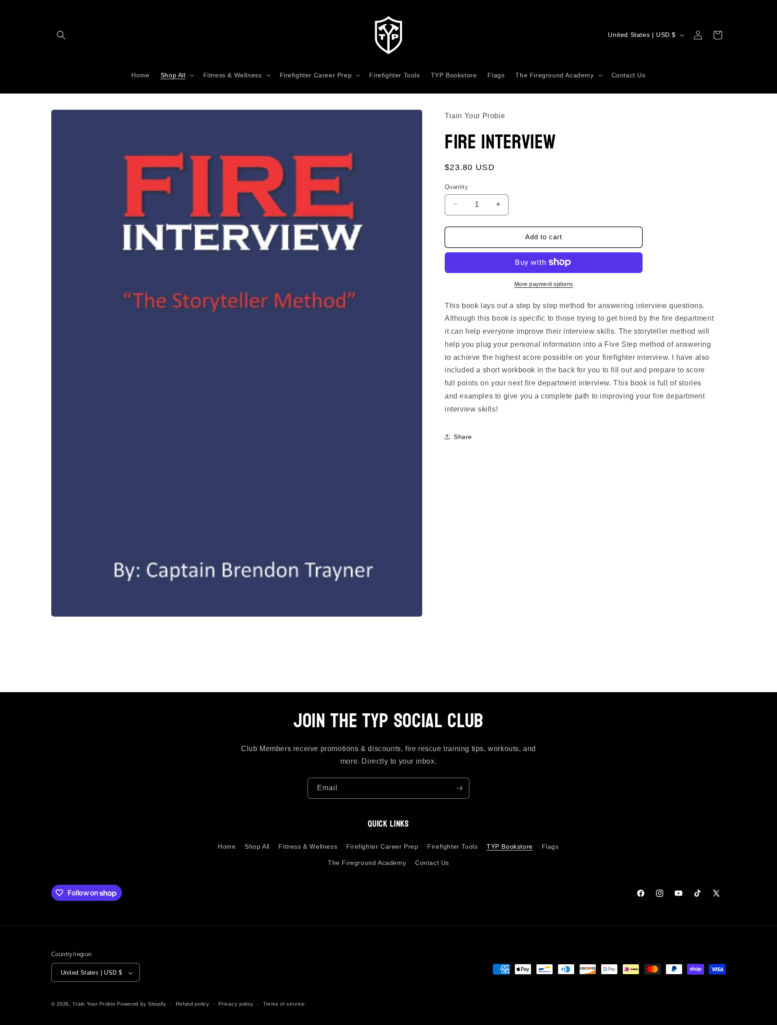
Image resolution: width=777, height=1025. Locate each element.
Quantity (456, 186)
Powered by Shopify (141, 1004)
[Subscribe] (459, 788)
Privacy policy (236, 1004)
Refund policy (193, 1004)
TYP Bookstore (510, 846)
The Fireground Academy (367, 862)
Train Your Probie (94, 1004)
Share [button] (463, 436)
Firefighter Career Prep (382, 846)
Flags (550, 846)
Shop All (257, 846)
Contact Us (432, 862)
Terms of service (284, 1004)
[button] (61, 35)
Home (227, 846)
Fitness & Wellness (307, 846)
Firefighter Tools (452, 846)
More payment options (543, 284)
